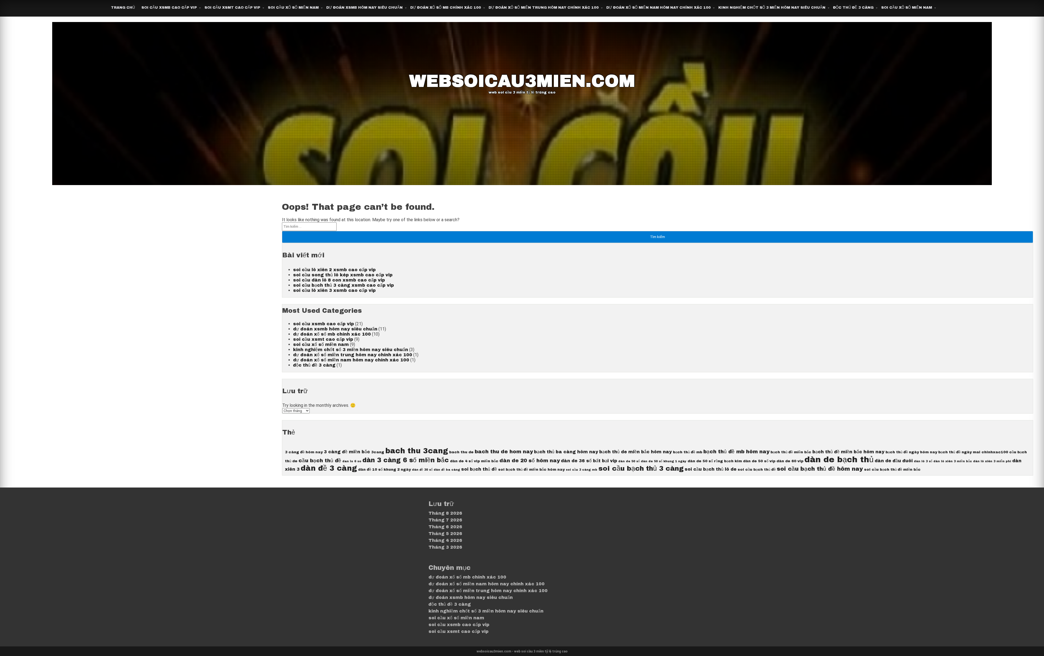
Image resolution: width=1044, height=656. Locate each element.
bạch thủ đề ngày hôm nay (911, 452)
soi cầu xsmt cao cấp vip (232, 8)
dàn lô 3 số (923, 461)
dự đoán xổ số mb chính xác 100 (445, 8)
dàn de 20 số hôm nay (529, 460)
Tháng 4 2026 (445, 540)
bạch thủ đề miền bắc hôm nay (848, 451)
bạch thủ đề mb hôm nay (736, 451)
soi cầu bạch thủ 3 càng (640, 468)
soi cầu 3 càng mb (581, 469)
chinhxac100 (994, 452)
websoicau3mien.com (522, 81)
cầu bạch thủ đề (320, 460)
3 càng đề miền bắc (347, 451)
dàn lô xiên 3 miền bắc (952, 461)
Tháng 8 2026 (445, 513)
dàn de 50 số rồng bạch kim (715, 461)
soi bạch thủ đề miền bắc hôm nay (531, 469)
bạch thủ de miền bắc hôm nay (635, 451)
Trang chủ (123, 8)
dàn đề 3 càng (329, 468)
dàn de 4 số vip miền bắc (474, 461)
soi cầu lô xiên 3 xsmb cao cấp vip (334, 290)
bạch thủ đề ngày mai (959, 452)
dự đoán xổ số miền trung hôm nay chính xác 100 (544, 8)
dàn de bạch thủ (839, 459)
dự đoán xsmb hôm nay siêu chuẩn (364, 8)
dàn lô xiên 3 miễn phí (992, 461)
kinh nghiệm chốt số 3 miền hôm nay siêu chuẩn (771, 8)
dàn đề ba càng (447, 469)
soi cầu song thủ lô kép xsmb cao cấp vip (343, 275)
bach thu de (461, 452)
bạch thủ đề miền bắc (790, 452)
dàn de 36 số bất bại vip (589, 460)
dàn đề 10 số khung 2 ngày (384, 469)
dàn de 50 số (629, 461)
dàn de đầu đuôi (894, 460)
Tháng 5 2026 (445, 533)
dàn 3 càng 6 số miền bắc (405, 460)
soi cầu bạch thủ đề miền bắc (892, 469)
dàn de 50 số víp (759, 461)
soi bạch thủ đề (479, 469)
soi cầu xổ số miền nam (293, 8)
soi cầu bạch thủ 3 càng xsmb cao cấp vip (343, 285)
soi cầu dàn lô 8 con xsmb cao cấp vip (339, 280)
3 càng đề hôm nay (304, 452)
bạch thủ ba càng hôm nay (566, 451)
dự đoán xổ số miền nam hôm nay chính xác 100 (658, 8)
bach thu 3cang (416, 451)
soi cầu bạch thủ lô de (711, 469)
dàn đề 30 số (422, 469)
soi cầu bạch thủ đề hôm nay (820, 469)
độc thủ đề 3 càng (853, 8)
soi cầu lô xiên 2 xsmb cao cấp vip (334, 269)
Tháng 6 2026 (445, 526)
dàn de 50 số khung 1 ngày (663, 461)
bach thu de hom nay (504, 451)
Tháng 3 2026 (445, 547)
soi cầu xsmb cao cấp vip (169, 8)
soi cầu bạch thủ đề (757, 469)
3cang (377, 452)
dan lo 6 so (351, 461)
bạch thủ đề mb (687, 452)
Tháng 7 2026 (445, 520)
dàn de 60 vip (789, 461)
